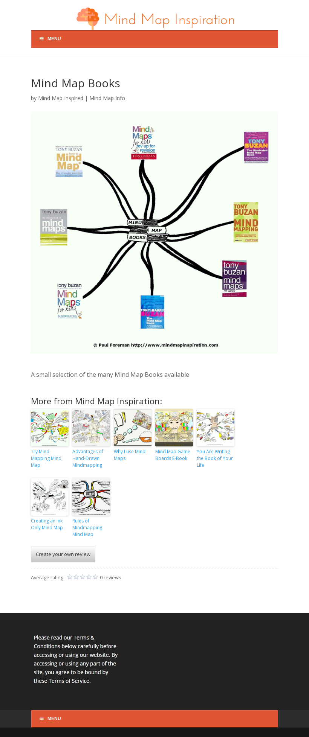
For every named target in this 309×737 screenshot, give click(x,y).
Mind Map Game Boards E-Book (172, 454)
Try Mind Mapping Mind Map (46, 458)
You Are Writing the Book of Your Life (215, 458)
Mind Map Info (107, 98)
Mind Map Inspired (60, 98)
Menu (54, 38)
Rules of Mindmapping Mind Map (87, 528)
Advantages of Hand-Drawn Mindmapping (87, 458)
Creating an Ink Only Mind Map (47, 524)
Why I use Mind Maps (129, 454)
